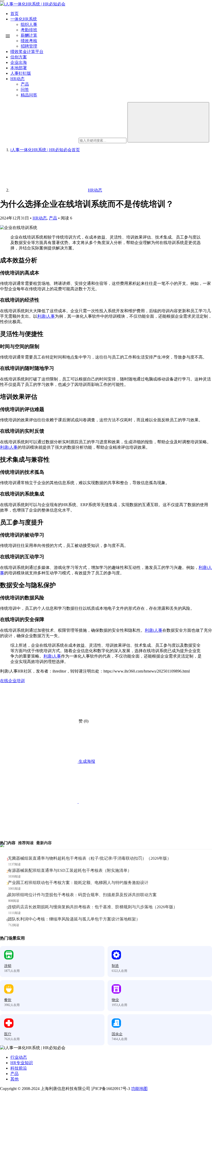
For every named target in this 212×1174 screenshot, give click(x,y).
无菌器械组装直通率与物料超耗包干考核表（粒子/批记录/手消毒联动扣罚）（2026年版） (89, 858)
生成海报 (86, 761)
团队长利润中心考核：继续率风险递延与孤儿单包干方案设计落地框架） (74, 919)
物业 (115, 1000)
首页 (14, 13)
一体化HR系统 (23, 19)
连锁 (7, 966)
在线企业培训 (12, 681)
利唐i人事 (46, 316)
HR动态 (40, 218)
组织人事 (29, 24)
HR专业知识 (21, 1063)
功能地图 (139, 1088)
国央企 (117, 1034)
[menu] (2, 1)
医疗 (7, 1034)
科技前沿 (18, 1068)
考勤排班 (29, 30)
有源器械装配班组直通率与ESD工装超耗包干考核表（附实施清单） (70, 870)
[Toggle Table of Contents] (8, 36)
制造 (115, 966)
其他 (14, 1079)
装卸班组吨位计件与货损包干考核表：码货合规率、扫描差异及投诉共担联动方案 (82, 895)
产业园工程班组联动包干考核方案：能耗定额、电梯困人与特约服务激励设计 (78, 882)
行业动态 (18, 1057)
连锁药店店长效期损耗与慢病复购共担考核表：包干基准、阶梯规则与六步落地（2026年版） (92, 907)
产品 (53, 218)
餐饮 (7, 1000)
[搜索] (168, 122)
